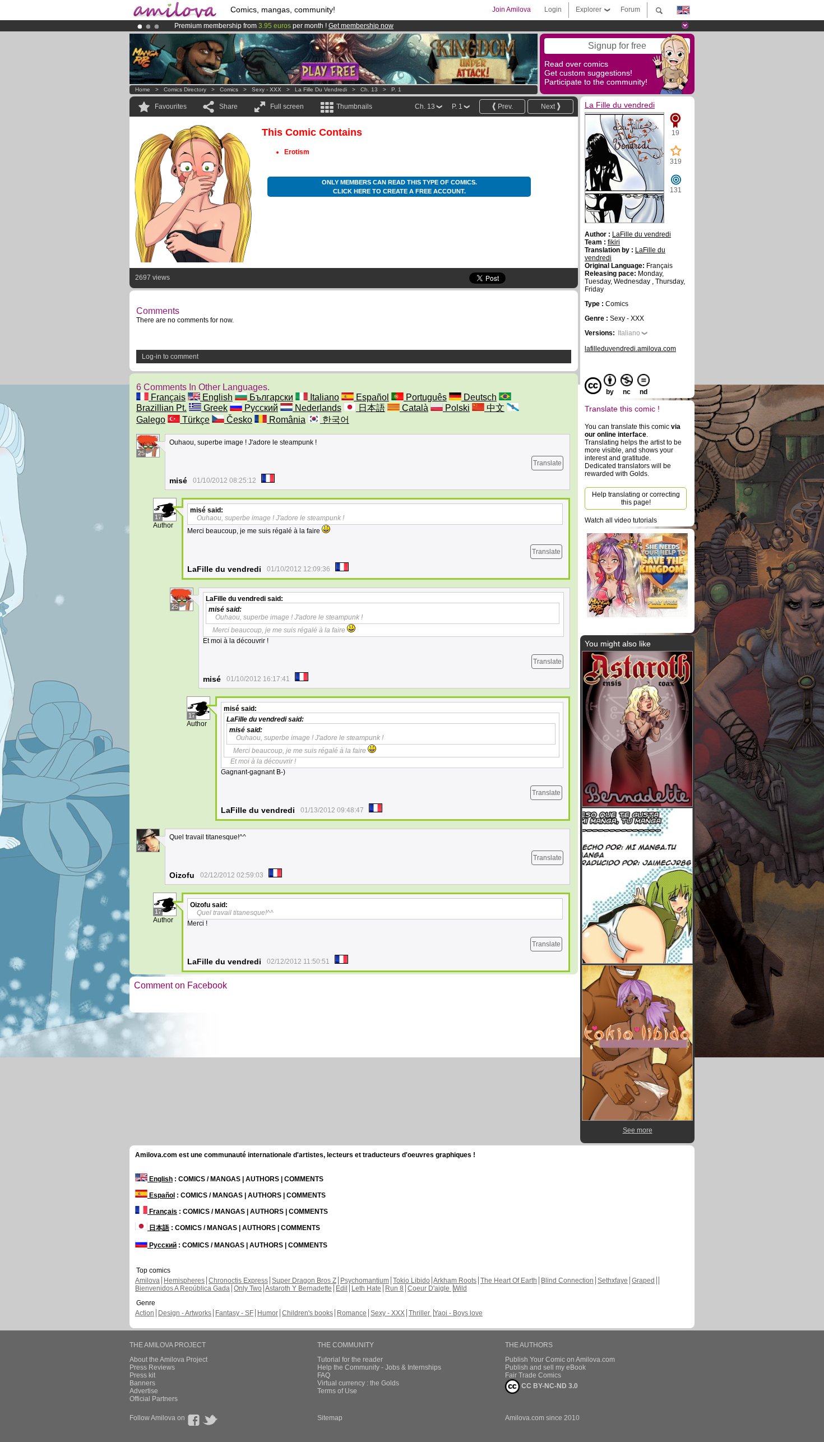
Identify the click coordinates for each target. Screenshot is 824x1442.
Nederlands (317, 408)
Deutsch (479, 397)
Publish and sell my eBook (545, 1367)
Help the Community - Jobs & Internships (379, 1367)
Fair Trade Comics (533, 1375)
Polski (456, 408)
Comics (229, 89)
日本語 (370, 408)
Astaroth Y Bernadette (298, 1288)
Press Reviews (152, 1367)
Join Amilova (511, 9)
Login (553, 9)
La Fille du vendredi (321, 89)
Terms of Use (337, 1391)
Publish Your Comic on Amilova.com (560, 1360)
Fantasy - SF (234, 1313)
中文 (494, 408)
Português (425, 397)
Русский (260, 408)
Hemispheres (184, 1280)
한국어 (334, 419)
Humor (267, 1313)
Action (144, 1313)
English (216, 397)
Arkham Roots (454, 1280)
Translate (547, 463)
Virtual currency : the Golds (358, 1383)
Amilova (147, 1280)
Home (142, 89)
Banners (142, 1383)
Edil (342, 1288)
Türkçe (195, 419)
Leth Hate (366, 1288)
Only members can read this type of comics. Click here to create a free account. (399, 187)
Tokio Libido (411, 1280)
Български (270, 397)
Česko (238, 419)
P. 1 (396, 89)
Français (167, 397)
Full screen (287, 106)
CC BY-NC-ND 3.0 (549, 1386)
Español (371, 397)
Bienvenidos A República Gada (182, 1288)
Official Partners (153, 1399)
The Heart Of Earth (508, 1280)
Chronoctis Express (238, 1280)
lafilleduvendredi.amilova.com (630, 349)
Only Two (248, 1288)
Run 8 (394, 1288)
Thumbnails (354, 106)
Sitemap (329, 1418)
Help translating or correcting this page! (636, 498)
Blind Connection (567, 1280)
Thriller (420, 1313)
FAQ (323, 1375)
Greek (214, 408)
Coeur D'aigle (429, 1288)
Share (228, 106)
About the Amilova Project (168, 1360)
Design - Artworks (184, 1313)
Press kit (142, 1375)
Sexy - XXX (266, 89)
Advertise (143, 1391)
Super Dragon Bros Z (304, 1280)
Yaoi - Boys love (458, 1313)
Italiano (323, 397)
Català (414, 408)
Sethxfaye (613, 1280)
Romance (352, 1313)
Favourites (171, 106)
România (286, 419)
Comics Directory (185, 89)
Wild (460, 1288)
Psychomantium (364, 1280)
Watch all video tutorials (621, 520)
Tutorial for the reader (350, 1360)
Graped (643, 1280)
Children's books (307, 1313)
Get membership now (361, 26)
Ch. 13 (369, 89)
